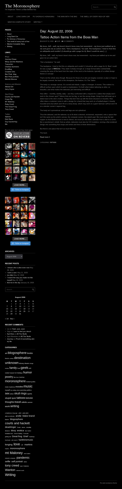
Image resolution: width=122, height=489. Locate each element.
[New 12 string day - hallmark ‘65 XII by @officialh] (16, 208)
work (7, 406)
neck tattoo (27, 453)
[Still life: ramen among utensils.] (8, 146)
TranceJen (9, 64)
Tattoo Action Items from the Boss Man (69, 37)
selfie (7, 461)
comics (12, 358)
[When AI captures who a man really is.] (32, 162)
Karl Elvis (10, 334)
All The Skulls (22, 334)
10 (20, 306)
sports (29, 394)
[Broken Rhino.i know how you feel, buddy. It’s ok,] (24, 170)
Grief (25, 436)
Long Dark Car (23, 16)
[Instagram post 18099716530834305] (24, 154)
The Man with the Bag (67, 16)
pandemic (23, 457)
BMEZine (56, 69)
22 (11, 311)
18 (24, 309)
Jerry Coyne (9, 89)
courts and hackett (17, 423)
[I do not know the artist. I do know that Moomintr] (8, 177)
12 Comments (68, 41)
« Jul (7, 319)
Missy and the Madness (14, 62)
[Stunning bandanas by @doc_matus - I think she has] (8, 170)
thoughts (9, 402)
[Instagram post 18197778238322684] (32, 154)
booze (7, 358)
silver (12, 394)
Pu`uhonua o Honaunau (43, 16)
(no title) (10, 275)
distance (7, 431)
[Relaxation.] (8, 154)
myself (7, 390)
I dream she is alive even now (18, 268)
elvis (58, 41)
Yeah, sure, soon (18, 329)
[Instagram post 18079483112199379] (8, 208)
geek (24, 367)
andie (18, 416)
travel (18, 401)
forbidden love (9, 433)
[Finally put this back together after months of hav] (24, 208)
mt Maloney (14, 453)
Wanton (10, 470)
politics (29, 390)
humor (27, 372)
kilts (15, 377)
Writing (38, 23)
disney (21, 363)
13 (33, 306)
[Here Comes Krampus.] (32, 215)
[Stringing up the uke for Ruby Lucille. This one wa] (8, 231)
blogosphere (17, 353)
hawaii (12, 373)
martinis (28, 444)
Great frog (17, 436)
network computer (10, 458)
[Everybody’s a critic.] (24, 146)
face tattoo (28, 431)
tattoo (25, 461)
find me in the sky (13, 283)
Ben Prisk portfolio (12, 77)
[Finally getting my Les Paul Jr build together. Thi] (24, 215)
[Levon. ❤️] (24, 162)
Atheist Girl (9, 87)
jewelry (9, 376)
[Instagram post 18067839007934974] (24, 231)
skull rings (20, 393)
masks (7, 448)
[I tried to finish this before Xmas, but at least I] (8, 215)
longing (9, 444)
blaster (7, 419)
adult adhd (25, 413)
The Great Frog (11, 107)
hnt (16, 373)
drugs (31, 363)
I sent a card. (12, 273)
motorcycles (30, 382)
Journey (10, 339)
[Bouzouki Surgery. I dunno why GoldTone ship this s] (24, 200)
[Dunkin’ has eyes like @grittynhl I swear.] (16, 170)
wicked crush (20, 470)
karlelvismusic (26, 440)
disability (28, 427)
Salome (8, 117)
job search (15, 440)
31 (20, 314)
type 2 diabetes (24, 466)
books (30, 353)
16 (16, 309)
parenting (23, 390)
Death (19, 427)
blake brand (29, 416)
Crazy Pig (8, 99)
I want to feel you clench (22, 331)
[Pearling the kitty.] (32, 223)
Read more (45, 137)
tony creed (12, 465)
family (13, 367)
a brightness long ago (11, 413)
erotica (7, 368)
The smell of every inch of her (94, 16)
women (30, 402)
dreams (27, 363)
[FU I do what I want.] (32, 177)
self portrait (17, 461)
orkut (18, 390)
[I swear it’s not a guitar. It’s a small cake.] (24, 177)
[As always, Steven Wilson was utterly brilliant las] (16, 177)
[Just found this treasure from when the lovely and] (32, 170)
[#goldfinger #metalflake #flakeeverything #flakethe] (32, 231)
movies (19, 386)
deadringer (10, 427)
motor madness (10, 387)
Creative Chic (10, 72)
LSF (22, 445)
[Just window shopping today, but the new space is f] (16, 162)
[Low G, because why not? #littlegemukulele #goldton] (32, 208)
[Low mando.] (32, 200)
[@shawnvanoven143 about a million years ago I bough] (16, 154)
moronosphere (15, 381)
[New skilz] (16, 215)
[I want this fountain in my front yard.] (8, 162)
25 (24, 311)
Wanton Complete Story (19, 22)
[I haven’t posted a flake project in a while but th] (16, 231)
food (18, 368)
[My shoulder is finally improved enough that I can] (8, 200)
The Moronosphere (22, 6)
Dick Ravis (9, 119)
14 (7, 309)
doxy (13, 430)
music (28, 386)
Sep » (12, 319)
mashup (21, 377)
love (17, 377)
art (6, 353)
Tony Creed (9, 109)
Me (6, 124)
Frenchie (25, 433)
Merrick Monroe (11, 79)
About (10, 16)
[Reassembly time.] (24, 223)
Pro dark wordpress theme (108, 483)
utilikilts (24, 402)
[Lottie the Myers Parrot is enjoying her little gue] (32, 146)
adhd (19, 413)
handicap (31, 436)
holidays (20, 373)
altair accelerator (10, 416)
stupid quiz (10, 398)
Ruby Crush (9, 104)
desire (23, 427)
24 (20, 311)
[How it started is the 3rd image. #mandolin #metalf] (16, 223)
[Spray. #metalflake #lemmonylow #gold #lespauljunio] (8, 223)
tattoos (53, 142)
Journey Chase (10, 59)
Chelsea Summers (12, 67)
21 (7, 311)
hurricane (7, 440)
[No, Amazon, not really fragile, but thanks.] (16, 200)
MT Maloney (9, 102)
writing (14, 406)
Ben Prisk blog (10, 74)
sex (7, 393)
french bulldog (18, 433)
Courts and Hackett (12, 97)
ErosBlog (8, 69)
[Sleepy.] (16, 146)
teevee (29, 398)
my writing (13, 390)
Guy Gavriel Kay (11, 122)
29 (11, 314)
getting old (8, 436)
